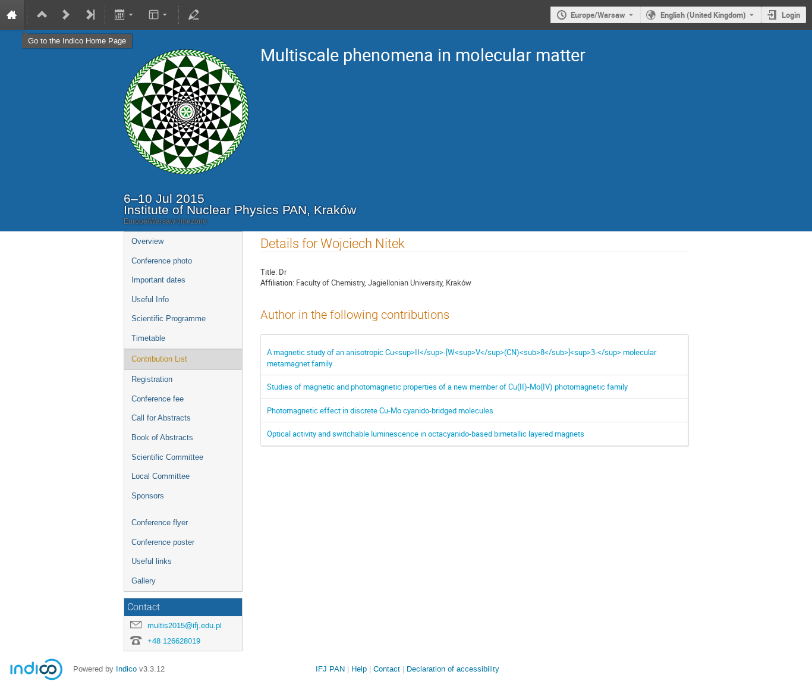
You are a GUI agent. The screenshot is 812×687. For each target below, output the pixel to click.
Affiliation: (277, 282)
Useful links (151, 561)
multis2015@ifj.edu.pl (184, 625)
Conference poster (162, 542)
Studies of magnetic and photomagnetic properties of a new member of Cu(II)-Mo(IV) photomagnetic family (447, 386)
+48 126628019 (173, 641)
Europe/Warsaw (598, 15)
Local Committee (160, 476)
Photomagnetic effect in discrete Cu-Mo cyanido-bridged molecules (380, 410)
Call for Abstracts (161, 417)
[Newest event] (90, 15)
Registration (151, 379)
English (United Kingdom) (703, 15)
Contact (386, 669)
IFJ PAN (330, 669)
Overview (147, 241)
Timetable (148, 338)
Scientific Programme (168, 318)
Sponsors (147, 495)
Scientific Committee (167, 457)
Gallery (143, 580)
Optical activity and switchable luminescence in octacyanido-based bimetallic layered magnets (425, 433)
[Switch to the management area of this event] (194, 15)
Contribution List (159, 359)
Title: (268, 271)
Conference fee (157, 398)
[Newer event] (66, 15)
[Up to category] (42, 15)
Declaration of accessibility (453, 669)
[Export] (125, 15)
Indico (126, 669)
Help (359, 669)
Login (791, 15)
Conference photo (161, 260)
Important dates (158, 279)
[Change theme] (158, 15)
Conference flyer (159, 522)
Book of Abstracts (162, 437)
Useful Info (150, 299)
